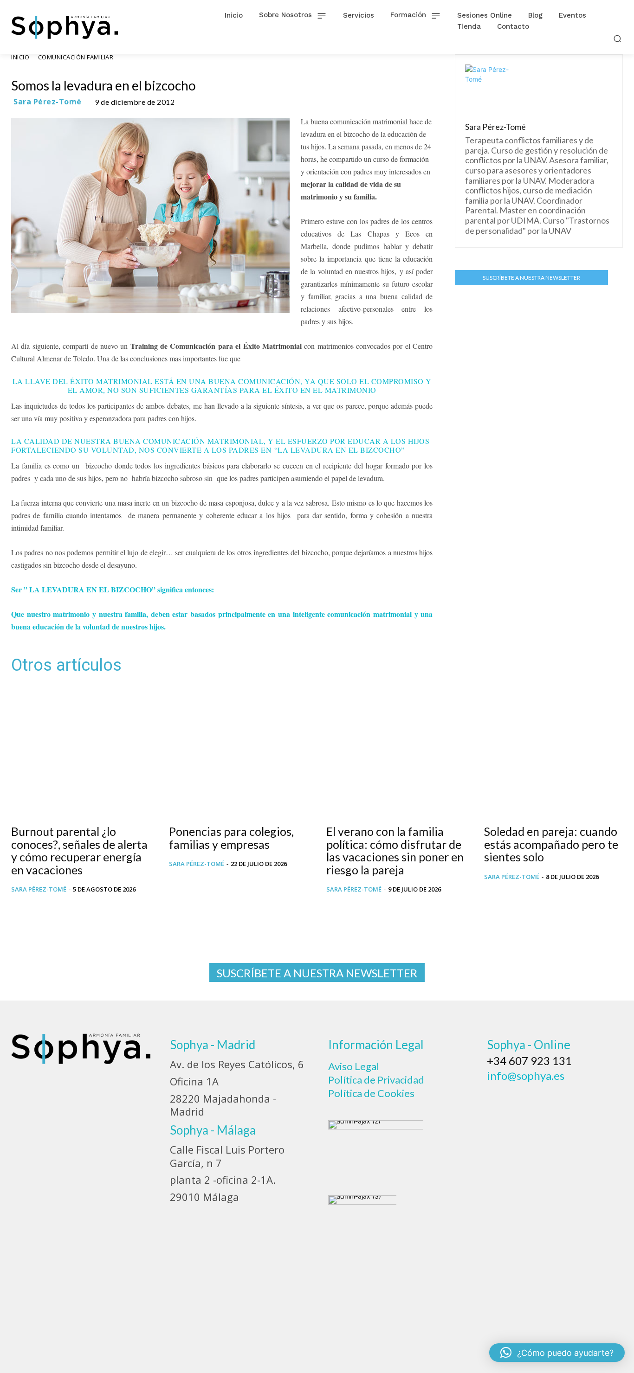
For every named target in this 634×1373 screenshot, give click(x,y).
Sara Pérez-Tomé (47, 101)
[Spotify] (572, 1097)
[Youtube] (597, 1097)
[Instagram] (522, 1097)
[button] (617, 38)
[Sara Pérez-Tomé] (487, 86)
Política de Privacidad (376, 1079)
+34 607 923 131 (529, 1060)
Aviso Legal (353, 1066)
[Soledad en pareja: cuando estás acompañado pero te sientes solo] (553, 751)
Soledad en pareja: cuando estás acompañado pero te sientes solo (551, 844)
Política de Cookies (371, 1093)
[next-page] (32, 910)
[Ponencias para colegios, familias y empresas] (238, 751)
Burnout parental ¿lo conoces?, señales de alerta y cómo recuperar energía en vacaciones (79, 850)
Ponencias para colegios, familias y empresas (231, 837)
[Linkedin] (547, 1097)
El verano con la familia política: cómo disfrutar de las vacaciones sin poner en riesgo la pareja (395, 850)
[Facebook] (497, 1097)
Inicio (20, 57)
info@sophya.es (525, 1075)
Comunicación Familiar (76, 57)
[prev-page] (17, 910)
